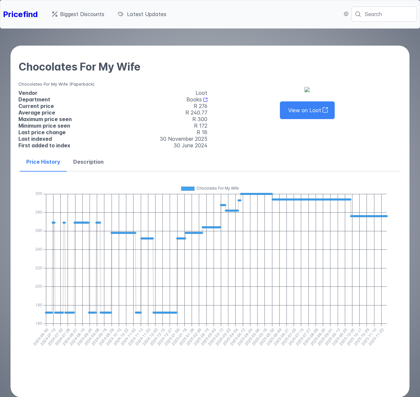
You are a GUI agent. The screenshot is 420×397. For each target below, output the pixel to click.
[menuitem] (78, 14)
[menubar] (109, 14)
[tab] (43, 162)
